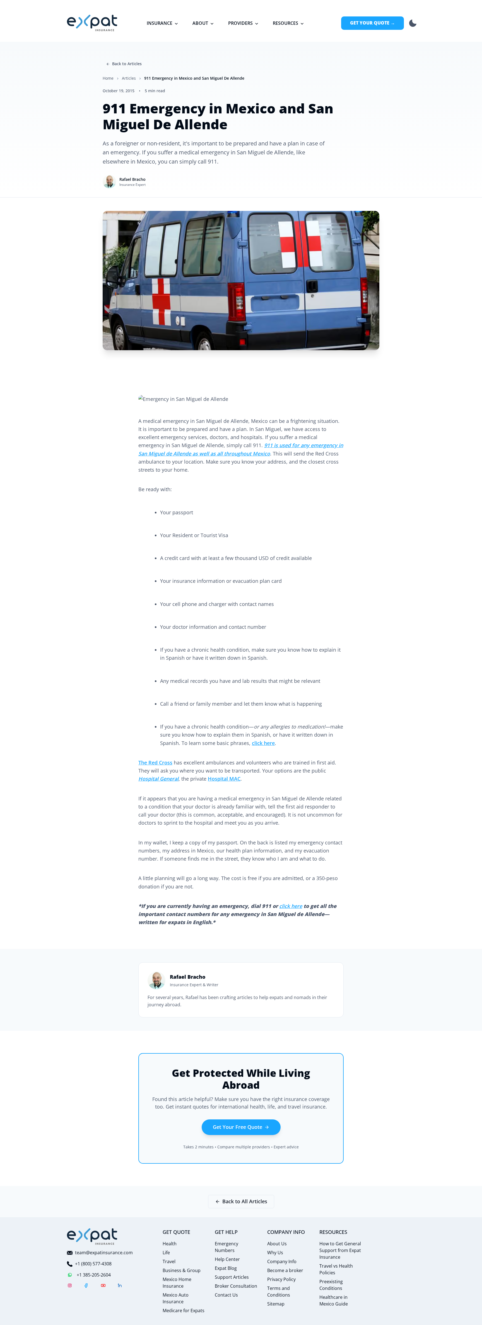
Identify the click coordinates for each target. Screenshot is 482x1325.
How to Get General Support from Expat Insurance (340, 1250)
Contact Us (226, 1295)
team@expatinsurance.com (104, 1253)
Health (170, 1244)
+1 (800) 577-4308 (93, 1264)
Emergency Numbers (226, 1247)
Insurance (159, 23)
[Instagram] (70, 1286)
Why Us (275, 1253)
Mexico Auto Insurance (176, 1298)
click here (263, 743)
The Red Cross (155, 762)
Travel (169, 1261)
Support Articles (232, 1277)
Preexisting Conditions (331, 1284)
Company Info (282, 1261)
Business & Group (182, 1270)
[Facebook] (86, 1286)
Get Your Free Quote (237, 1127)
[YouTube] (103, 1286)
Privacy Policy (281, 1279)
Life (166, 1253)
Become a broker (285, 1270)
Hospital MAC (224, 778)
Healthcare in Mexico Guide (333, 1300)
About (200, 23)
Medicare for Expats (183, 1310)
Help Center (227, 1259)
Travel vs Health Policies (336, 1269)
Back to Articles (127, 63)
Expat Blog (226, 1268)
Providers (240, 23)
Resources (285, 23)
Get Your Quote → (372, 23)
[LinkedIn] (120, 1286)
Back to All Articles (244, 1201)
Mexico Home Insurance (177, 1282)
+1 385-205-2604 (94, 1275)
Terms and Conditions (278, 1291)
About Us (277, 1244)
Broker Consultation (236, 1286)
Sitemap (276, 1304)
